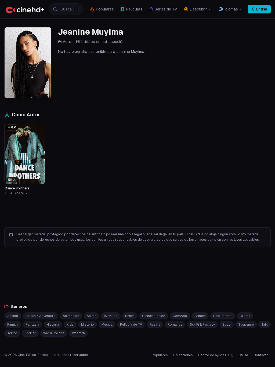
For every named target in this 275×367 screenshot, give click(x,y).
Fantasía (32, 324)
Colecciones (183, 355)
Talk (264, 324)
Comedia (180, 316)
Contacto (261, 355)
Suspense (246, 324)
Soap (226, 324)
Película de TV (131, 324)
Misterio (87, 324)
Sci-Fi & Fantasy (202, 324)
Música (107, 324)
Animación (71, 316)
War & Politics (53, 333)
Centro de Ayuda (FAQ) (215, 355)
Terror (12, 333)
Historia (53, 324)
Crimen (200, 316)
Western (78, 333)
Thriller (30, 333)
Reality (155, 324)
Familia (12, 324)
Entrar (261, 9)
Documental (222, 316)
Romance (175, 324)
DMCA (243, 355)
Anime (91, 316)
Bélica (130, 316)
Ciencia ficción (153, 316)
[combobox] (66, 9)
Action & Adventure (40, 316)
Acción (12, 316)
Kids (70, 324)
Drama (245, 316)
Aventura (111, 316)
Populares (160, 355)
